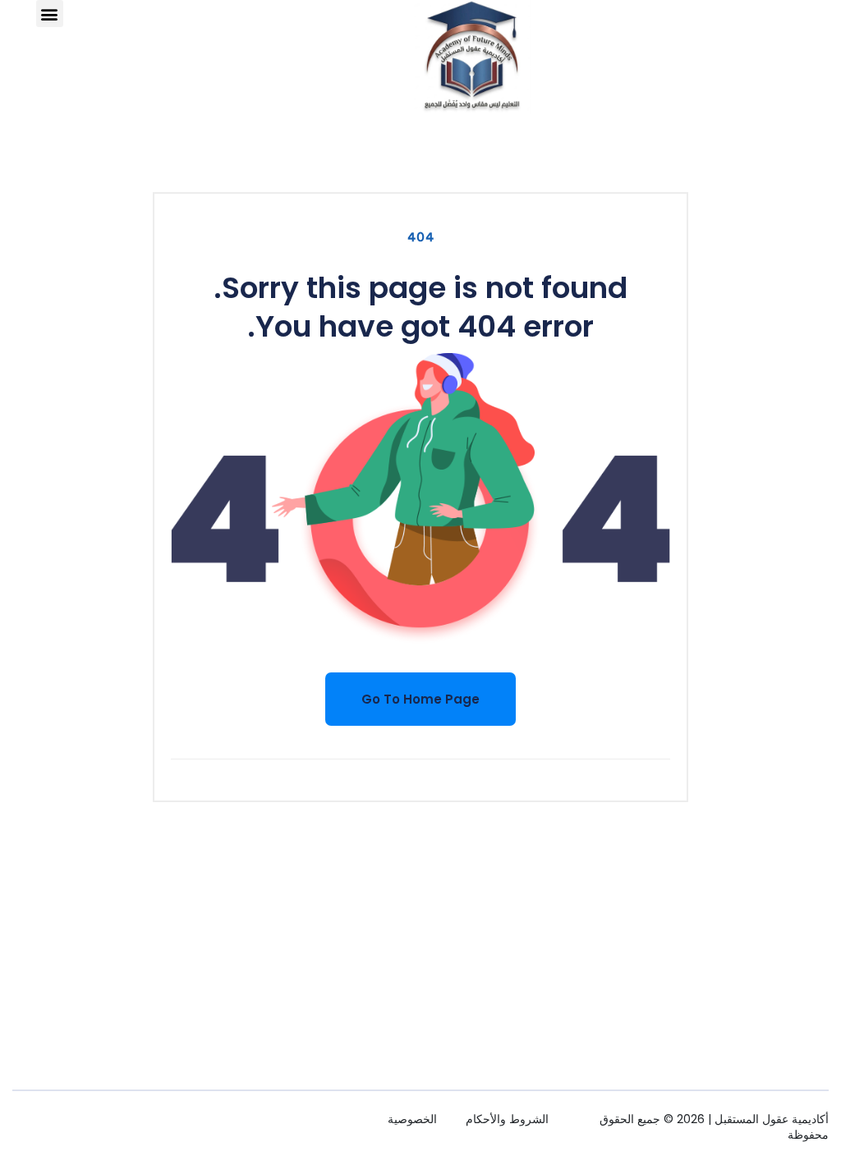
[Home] (472, 57)
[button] (49, 13)
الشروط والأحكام (507, 1119)
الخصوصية (412, 1119)
